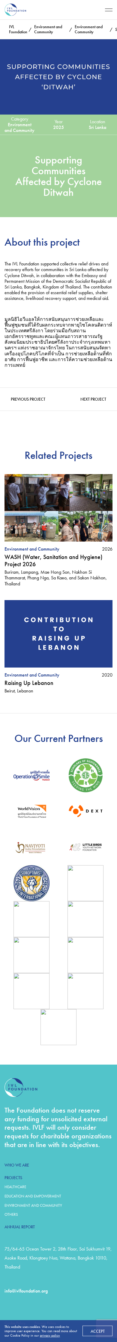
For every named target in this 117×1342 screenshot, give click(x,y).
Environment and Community (33, 1205)
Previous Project (28, 399)
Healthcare (15, 1186)
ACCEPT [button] (98, 1331)
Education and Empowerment (32, 1196)
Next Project (93, 399)
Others (11, 1214)
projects (13, 1177)
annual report (19, 1227)
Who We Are (16, 1165)
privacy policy (50, 1335)
